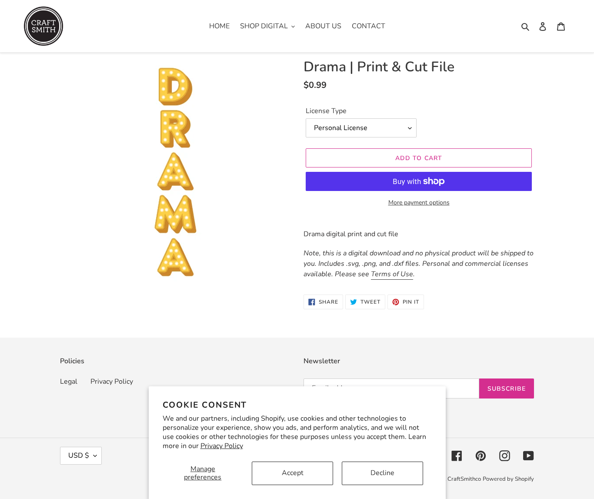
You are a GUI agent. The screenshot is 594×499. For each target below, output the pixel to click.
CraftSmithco (464, 479)
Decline (382, 473)
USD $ (78, 455)
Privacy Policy (221, 446)
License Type (326, 111)
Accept (293, 473)
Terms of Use (392, 274)
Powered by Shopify (508, 479)
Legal (68, 381)
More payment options (419, 202)
